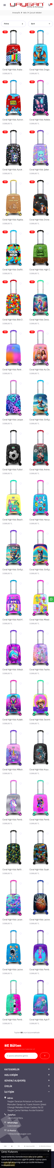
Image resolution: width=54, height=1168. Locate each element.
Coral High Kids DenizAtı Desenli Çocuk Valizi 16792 (40, 319)
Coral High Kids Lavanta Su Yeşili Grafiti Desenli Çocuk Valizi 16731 (13, 919)
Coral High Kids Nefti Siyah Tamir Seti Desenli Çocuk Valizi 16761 (13, 869)
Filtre (6, 24)
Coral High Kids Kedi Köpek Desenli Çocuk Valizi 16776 (13, 619)
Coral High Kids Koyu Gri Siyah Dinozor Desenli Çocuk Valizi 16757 (40, 769)
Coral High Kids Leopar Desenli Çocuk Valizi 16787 (13, 419)
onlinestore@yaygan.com (19, 1134)
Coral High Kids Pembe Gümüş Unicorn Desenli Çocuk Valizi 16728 (13, 819)
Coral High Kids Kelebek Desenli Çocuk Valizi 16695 (40, 119)
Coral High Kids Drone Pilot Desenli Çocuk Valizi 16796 (40, 219)
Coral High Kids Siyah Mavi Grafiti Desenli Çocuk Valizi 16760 (40, 869)
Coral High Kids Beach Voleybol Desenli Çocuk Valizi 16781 (13, 519)
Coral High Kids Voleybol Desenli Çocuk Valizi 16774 (13, 669)
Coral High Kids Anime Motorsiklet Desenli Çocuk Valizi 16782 (40, 469)
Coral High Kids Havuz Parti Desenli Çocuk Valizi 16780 (40, 519)
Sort (33, 24)
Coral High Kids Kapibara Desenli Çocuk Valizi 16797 (13, 219)
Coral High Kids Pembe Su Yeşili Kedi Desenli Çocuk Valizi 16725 (13, 1019)
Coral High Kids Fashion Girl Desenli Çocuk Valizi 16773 (40, 669)
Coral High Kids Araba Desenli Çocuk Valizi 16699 (13, 69)
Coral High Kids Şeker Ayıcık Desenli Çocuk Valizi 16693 (40, 169)
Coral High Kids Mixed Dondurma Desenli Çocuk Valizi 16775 (40, 619)
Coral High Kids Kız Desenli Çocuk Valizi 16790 (40, 369)
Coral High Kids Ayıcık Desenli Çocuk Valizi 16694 (13, 169)
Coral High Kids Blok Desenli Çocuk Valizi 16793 (13, 319)
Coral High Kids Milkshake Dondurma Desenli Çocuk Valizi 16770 (13, 769)
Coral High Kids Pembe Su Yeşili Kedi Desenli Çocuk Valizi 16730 (40, 819)
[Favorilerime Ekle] (20, 34)
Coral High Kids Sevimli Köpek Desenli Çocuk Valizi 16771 (40, 719)
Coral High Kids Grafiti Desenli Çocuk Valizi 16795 (13, 269)
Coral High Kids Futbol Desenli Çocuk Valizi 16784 (13, 469)
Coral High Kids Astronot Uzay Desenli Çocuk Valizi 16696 (13, 119)
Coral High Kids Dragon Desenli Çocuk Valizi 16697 (40, 69)
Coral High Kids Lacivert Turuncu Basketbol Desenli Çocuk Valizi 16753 (40, 919)
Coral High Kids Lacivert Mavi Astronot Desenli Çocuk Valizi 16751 (13, 969)
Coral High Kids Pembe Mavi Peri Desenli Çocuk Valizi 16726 (40, 969)
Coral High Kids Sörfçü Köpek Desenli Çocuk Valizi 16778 (40, 569)
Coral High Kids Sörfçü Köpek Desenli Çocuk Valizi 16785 (40, 419)
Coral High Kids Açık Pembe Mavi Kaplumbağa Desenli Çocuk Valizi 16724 (40, 1019)
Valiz (25, 12)
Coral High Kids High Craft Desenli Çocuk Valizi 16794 (40, 269)
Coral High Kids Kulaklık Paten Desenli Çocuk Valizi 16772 (13, 719)
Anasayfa (16, 12)
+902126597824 (15, 1118)
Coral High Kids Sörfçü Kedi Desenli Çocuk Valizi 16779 (13, 569)
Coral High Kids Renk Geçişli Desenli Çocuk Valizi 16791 (13, 369)
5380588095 (13, 1126)
